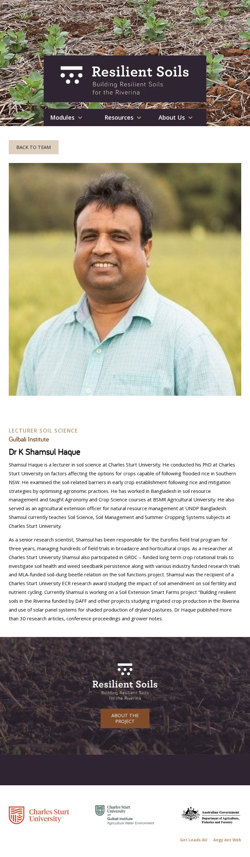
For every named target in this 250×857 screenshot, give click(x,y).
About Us (172, 117)
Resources (118, 117)
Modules (62, 117)
